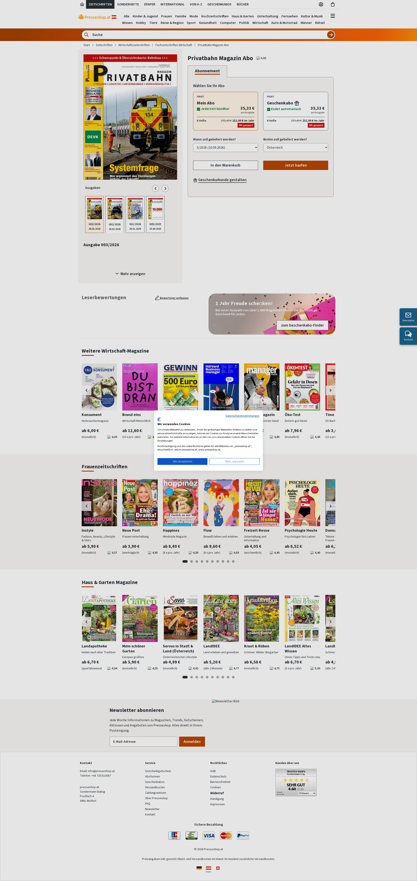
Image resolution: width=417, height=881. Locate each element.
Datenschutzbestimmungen (243, 416)
